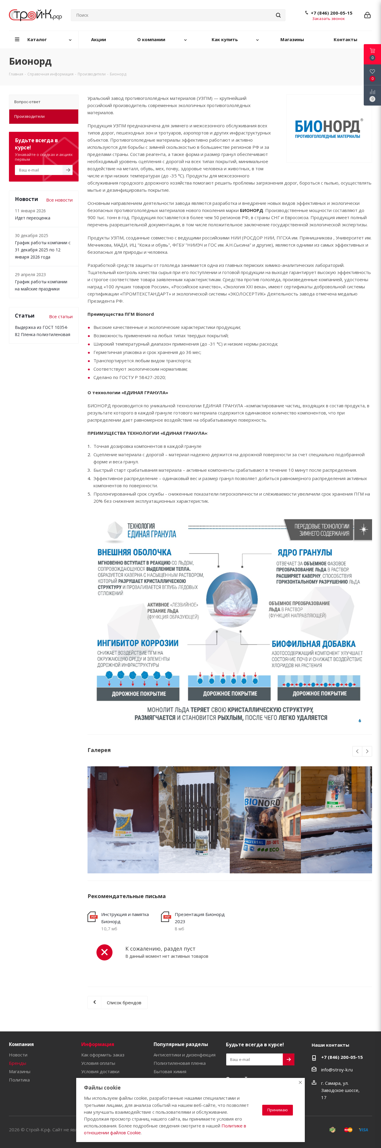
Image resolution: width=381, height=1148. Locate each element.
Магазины (19, 1071)
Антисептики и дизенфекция (185, 1055)
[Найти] (278, 15)
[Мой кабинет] (367, 15)
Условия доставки (100, 1071)
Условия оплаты (98, 1063)
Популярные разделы (181, 1044)
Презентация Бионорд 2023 (200, 917)
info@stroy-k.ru (337, 1069)
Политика (19, 1080)
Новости (18, 1055)
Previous (358, 751)
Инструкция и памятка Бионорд (125, 917)
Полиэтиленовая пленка (180, 1063)
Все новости (59, 200)
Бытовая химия (170, 1071)
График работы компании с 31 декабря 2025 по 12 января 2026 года (43, 250)
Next (367, 751)
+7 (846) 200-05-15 (331, 13)
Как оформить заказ (102, 1055)
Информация (97, 1044)
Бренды (17, 1063)
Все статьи (61, 316)
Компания (21, 1044)
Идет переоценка (32, 218)
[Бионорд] (123, 819)
